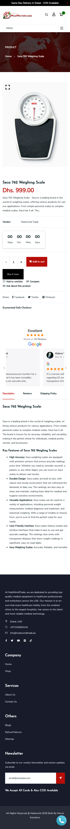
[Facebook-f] (6, 640)
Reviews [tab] (27, 393)
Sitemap (9, 739)
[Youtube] (18, 640)
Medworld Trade (29, 222)
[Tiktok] (30, 640)
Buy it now (13, 274)
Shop (8, 671)
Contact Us (11, 701)
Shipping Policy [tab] (48, 393)
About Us (10, 694)
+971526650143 (19, 627)
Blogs (8, 725)
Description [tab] (8, 393)
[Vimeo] (24, 640)
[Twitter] (12, 640)
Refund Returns (13, 732)
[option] (35, 124)
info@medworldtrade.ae (23, 633)
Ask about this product (18, 286)
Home (8, 56)
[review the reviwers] (43, 363)
